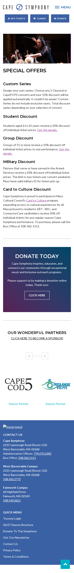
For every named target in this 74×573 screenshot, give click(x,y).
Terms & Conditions (16, 556)
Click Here (37, 295)
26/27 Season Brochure (18, 525)
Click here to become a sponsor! (37, 338)
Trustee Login (12, 518)
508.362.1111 (27, 458)
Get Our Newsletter (16, 537)
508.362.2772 (12, 479)
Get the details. (47, 130)
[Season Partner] (18, 384)
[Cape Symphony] (37, 7)
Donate (61, 18)
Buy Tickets (18, 18)
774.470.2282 (42, 453)
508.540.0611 (12, 500)
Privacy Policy (12, 550)
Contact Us (10, 544)
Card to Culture (36, 200)
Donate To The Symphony (20, 531)
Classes (41, 18)
